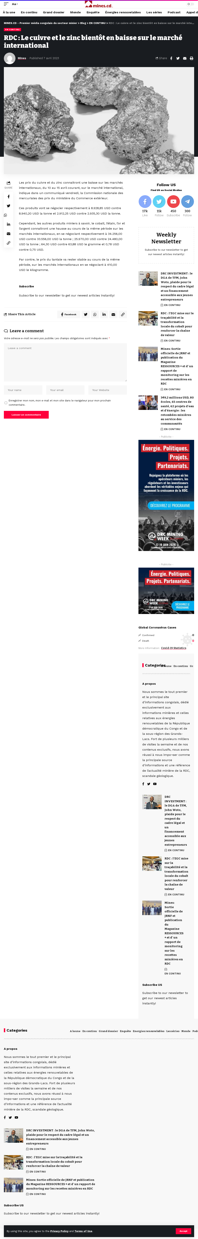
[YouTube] (155, 784)
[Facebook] (145, 206)
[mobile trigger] (7, 4)
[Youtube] (173, 206)
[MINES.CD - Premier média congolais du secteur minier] (99, 4)
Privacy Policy (59, 1231)
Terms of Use (83, 1231)
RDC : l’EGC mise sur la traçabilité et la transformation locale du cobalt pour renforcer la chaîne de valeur (54, 1162)
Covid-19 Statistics (173, 648)
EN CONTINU (12, 29)
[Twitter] (159, 206)
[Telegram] (187, 206)
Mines (22, 58)
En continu (180, 666)
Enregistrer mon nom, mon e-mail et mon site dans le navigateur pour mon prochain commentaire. (60, 402)
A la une (166, 666)
